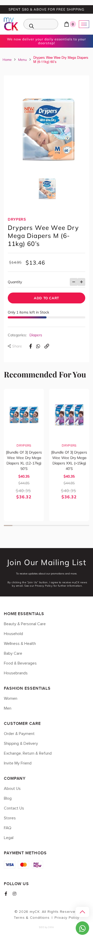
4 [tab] (33, 525)
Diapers (35, 335)
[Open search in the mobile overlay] (41, 24)
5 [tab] (42, 525)
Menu (22, 59)
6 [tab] (51, 525)
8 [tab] (68, 525)
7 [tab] (59, 525)
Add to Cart (46, 298)
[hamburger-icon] (84, 24)
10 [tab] (85, 525)
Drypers (17, 219)
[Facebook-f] (6, 894)
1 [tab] (8, 525)
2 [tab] (16, 525)
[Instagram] (14, 894)
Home (7, 59)
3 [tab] (25, 525)
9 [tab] (76, 525)
